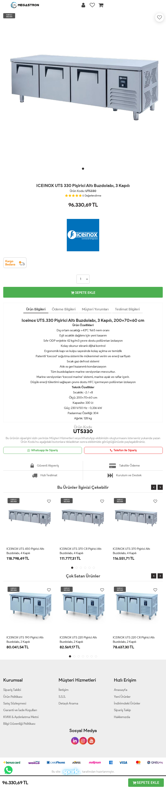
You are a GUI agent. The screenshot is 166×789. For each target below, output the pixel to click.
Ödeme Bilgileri (64, 309)
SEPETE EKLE (84, 293)
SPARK (71, 772)
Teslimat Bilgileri (127, 309)
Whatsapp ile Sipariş (44, 450)
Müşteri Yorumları (95, 309)
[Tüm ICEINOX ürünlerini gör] (83, 218)
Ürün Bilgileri (36, 309)
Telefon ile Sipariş (125, 450)
